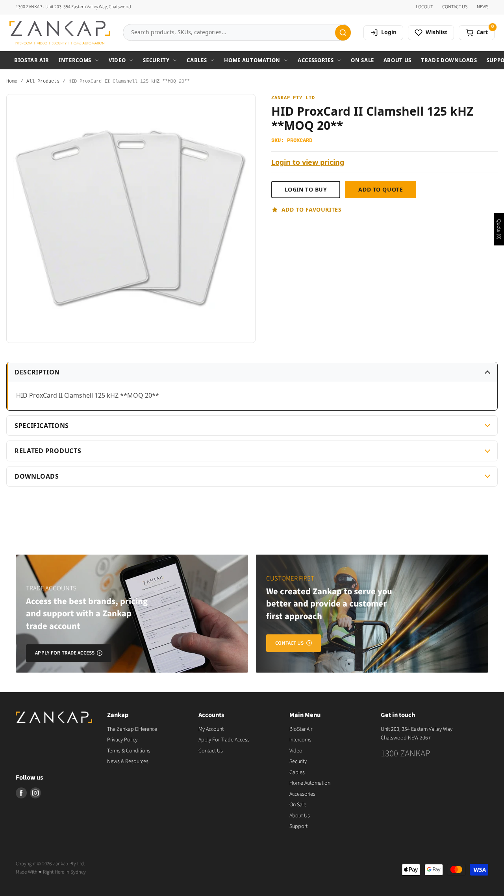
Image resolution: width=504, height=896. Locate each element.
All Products (42, 81)
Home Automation (252, 60)
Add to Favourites (312, 209)
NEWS (482, 7)
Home (11, 81)
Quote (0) (499, 229)
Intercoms (75, 60)
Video (117, 60)
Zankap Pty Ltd (293, 98)
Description (37, 372)
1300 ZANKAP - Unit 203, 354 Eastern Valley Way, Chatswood (73, 7)
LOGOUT (424, 7)
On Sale (362, 60)
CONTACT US (454, 7)
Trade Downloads (449, 60)
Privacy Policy (122, 740)
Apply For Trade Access (224, 740)
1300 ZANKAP (405, 753)
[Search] (343, 33)
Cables (197, 60)
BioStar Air (31, 60)
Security (156, 60)
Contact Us (210, 751)
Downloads (37, 476)
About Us (397, 60)
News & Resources (127, 761)
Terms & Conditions (128, 751)
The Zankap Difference (132, 729)
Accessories (316, 60)
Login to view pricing (307, 162)
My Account (211, 729)
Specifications (42, 425)
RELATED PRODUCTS (48, 450)
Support (298, 826)
